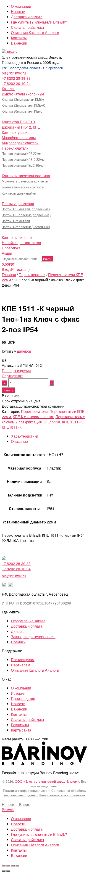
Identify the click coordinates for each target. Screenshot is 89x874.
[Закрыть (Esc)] (3, 865)
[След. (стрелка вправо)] (8, 871)
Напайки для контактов (21, 242)
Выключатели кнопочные (23, 94)
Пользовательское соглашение (62, 795)
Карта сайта (21, 730)
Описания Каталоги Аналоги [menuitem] (35, 845)
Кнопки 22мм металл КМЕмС (23, 105)
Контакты (19, 37)
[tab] (49, 436)
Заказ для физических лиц (33, 636)
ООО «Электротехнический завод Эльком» (47, 781)
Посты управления (18, 203)
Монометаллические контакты (25, 181)
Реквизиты (20, 724)
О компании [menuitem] (21, 818)
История (18, 693)
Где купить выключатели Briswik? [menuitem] (39, 834)
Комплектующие (15, 132)
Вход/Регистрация (17, 269)
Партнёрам (20, 665)
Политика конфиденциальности (26, 790)
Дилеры (17, 631)
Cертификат (12, 375)
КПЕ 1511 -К (72, 422)
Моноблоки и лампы (19, 137)
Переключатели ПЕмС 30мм (23, 165)
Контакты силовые (17, 237)
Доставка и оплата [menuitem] (26, 829)
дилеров (24, 351)
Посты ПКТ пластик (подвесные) (26, 215)
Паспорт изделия (16, 370)
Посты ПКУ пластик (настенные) (26, 227)
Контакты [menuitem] (19, 850)
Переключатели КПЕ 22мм (21, 154)
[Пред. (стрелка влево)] (3, 871)
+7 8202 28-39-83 (16, 78)
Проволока (11, 248)
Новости (18, 11)
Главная (9, 274)
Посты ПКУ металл (16, 221)
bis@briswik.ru (14, 73)
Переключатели (15, 148)
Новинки (18, 641)
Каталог (8, 88)
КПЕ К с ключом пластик (33, 416)
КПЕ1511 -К (11, 427)
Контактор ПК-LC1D (18, 121)
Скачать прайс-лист (27, 27)
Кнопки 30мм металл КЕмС (22, 111)
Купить (8, 390)
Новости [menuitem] (18, 823)
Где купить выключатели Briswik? (39, 22)
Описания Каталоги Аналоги (35, 32)
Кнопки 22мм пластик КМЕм (23, 99)
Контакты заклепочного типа (26, 175)
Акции (7, 253)
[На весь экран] (13, 865)
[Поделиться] (8, 865)
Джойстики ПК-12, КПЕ (21, 127)
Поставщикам (22, 659)
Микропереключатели (20, 142)
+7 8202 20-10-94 (16, 83)
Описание (19, 441)
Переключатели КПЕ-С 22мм (23, 159)
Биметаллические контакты (23, 187)
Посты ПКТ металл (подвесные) (26, 209)
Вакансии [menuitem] (19, 855)
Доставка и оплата (26, 16)
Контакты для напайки (19, 193)
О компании (21, 6)
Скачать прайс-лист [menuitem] (27, 839)
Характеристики (24, 436)
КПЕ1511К (51, 422)
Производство (23, 698)
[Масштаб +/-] (17, 865)
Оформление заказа (28, 620)
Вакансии (19, 43)
